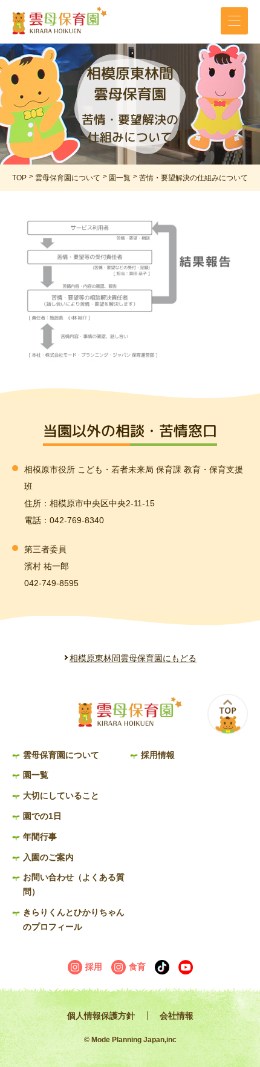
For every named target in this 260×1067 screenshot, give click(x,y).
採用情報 (158, 755)
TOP (19, 178)
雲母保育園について (67, 178)
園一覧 (120, 178)
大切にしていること (61, 795)
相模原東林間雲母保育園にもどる (133, 658)
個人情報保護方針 (101, 1015)
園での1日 (42, 816)
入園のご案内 (48, 857)
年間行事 (40, 836)
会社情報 (176, 1015)
